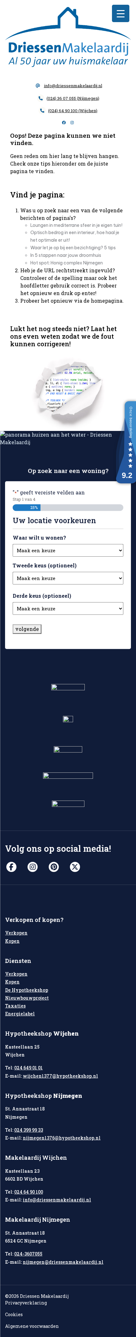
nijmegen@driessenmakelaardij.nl (63, 1262)
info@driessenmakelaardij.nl (73, 85)
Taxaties (15, 1006)
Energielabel (20, 1014)
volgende (27, 629)
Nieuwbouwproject (27, 998)
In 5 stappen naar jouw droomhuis (65, 255)
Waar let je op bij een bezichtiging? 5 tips (73, 248)
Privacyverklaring (26, 1303)
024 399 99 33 (28, 1130)
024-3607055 (28, 1254)
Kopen (12, 941)
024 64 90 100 (28, 1192)
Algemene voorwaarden (32, 1326)
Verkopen (16, 933)
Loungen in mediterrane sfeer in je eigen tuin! (76, 225)
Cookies (14, 1314)
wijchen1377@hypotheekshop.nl (60, 1076)
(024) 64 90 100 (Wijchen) (72, 110)
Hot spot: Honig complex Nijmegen (66, 263)
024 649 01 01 (28, 1068)
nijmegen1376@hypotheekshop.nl (62, 1138)
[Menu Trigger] (120, 13)
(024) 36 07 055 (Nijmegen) (72, 98)
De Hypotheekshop (26, 990)
